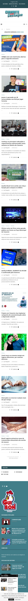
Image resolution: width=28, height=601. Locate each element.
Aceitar (11, 599)
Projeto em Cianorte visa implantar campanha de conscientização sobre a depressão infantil (13, 315)
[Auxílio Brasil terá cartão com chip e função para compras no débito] (14, 172)
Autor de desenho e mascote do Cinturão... (12, 589)
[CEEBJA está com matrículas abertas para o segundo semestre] (14, 43)
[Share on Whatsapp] (16, 69)
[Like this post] (9, 69)
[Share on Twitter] (13, 69)
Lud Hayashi (7, 61)
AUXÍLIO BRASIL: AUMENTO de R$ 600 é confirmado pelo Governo (13, 271)
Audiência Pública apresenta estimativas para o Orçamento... (12, 580)
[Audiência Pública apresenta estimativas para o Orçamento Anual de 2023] (4, 580)
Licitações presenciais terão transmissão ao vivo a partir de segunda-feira (19, 541)
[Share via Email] (18, 69)
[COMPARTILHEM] (5, 522)
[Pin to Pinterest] (14, 69)
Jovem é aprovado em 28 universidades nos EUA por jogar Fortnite (12, 99)
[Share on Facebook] (11, 69)
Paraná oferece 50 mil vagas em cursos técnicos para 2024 (19, 587)
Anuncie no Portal (13, 3)
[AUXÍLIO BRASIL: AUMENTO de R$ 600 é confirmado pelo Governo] (14, 257)
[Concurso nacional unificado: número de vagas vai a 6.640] (5, 567)
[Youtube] (15, 6)
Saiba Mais (18, 599)
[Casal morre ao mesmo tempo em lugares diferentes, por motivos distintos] (14, 342)
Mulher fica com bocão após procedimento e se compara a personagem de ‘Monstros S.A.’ (18, 531)
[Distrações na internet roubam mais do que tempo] (14, 384)
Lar (2, 29)
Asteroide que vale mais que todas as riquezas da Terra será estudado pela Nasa (19, 577)
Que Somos (5, 3)
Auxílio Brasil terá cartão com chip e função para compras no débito (13, 187)
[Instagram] (13, 6)
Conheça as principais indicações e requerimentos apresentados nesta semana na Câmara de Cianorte (13, 143)
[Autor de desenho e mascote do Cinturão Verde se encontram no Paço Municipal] (4, 589)
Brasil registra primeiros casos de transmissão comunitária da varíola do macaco (13, 440)
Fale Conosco (22, 3)
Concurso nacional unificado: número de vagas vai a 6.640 (18, 566)
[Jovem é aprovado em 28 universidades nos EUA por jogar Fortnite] (14, 84)
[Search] (26, 24)
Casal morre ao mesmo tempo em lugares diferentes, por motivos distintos (12, 357)
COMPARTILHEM (16, 519)
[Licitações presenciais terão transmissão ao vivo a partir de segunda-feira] (5, 542)
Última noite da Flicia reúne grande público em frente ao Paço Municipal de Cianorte (13, 230)
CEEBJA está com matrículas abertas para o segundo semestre (13, 57)
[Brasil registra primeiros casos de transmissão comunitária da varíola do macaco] (14, 425)
